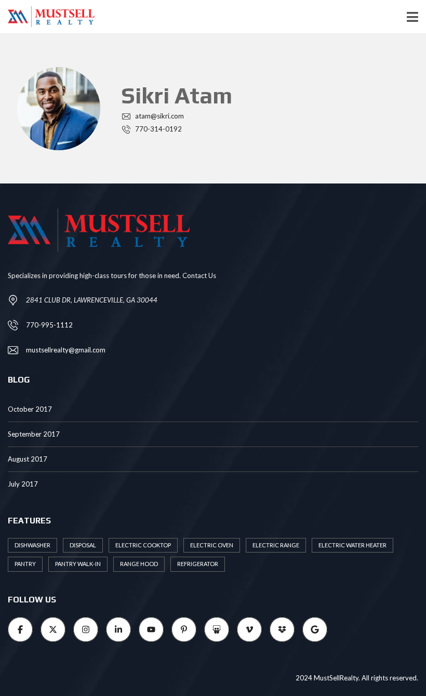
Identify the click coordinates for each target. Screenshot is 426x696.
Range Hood (139, 563)
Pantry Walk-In (78, 563)
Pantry (25, 563)
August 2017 (27, 459)
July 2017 (23, 484)
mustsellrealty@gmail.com (65, 350)
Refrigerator (197, 563)
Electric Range (275, 545)
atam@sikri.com (159, 116)
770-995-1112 (49, 325)
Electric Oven (211, 545)
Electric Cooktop (143, 545)
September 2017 (34, 434)
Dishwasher (32, 545)
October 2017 (30, 409)
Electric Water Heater (352, 545)
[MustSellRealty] (47, 17)
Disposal (83, 545)
